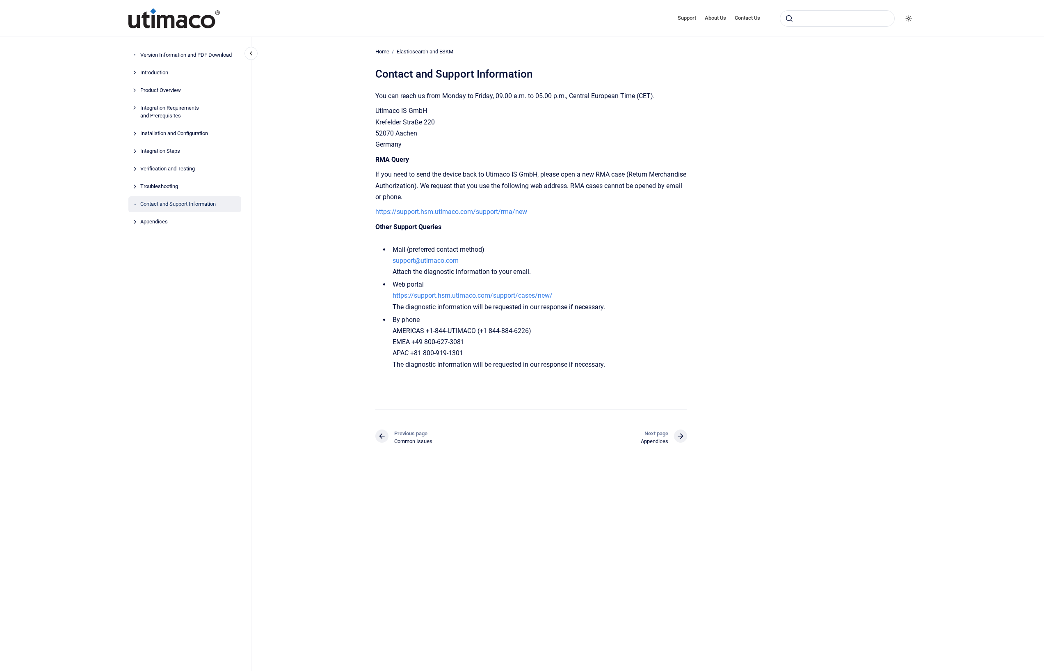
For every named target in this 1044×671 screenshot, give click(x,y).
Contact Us (747, 18)
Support (687, 18)
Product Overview (160, 90)
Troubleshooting (159, 186)
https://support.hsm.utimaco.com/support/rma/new (451, 212)
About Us (715, 18)
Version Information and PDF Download (186, 55)
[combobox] (837, 18)
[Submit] (789, 18)
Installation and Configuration (174, 133)
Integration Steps (160, 151)
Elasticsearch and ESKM (425, 51)
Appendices (154, 221)
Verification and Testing (167, 168)
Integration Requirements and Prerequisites (169, 112)
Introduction (154, 72)
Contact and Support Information (178, 204)
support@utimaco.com (426, 260)
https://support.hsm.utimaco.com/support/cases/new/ (473, 295)
